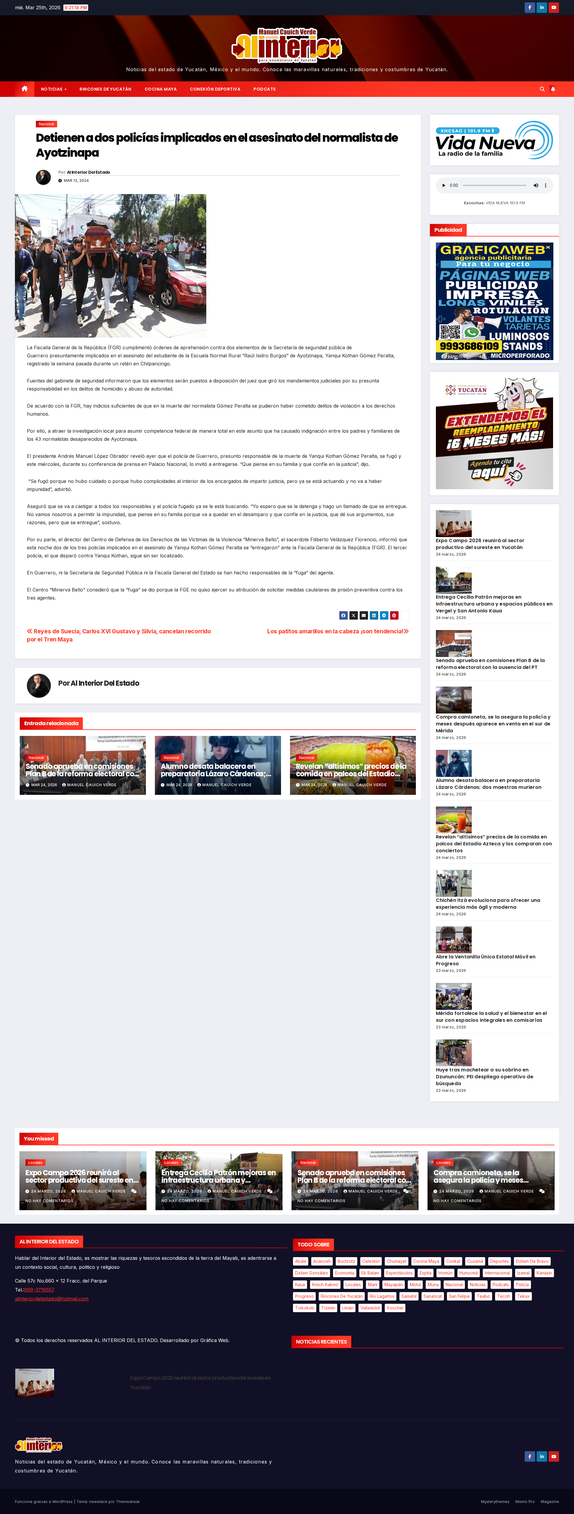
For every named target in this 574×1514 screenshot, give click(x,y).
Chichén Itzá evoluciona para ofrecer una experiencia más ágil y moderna (488, 904)
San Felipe (459, 1296)
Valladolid (370, 1307)
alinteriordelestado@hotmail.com (51, 1299)
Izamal (523, 1272)
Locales (35, 1162)
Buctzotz (346, 1261)
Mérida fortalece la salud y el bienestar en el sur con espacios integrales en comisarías (491, 1017)
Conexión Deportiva (215, 89)
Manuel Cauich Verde (92, 785)
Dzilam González (311, 1272)
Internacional (497, 1272)
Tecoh (503, 1296)
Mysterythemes (495, 1501)
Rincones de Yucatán (106, 89)
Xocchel (395, 1307)
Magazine (550, 1501)
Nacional (46, 124)
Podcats (265, 89)
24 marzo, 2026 (49, 1191)
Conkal (453, 1261)
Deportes (499, 1261)
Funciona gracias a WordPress (44, 1501)
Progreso (304, 1296)
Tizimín (328, 1307)
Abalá (300, 1261)
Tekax (523, 1296)
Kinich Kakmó (325, 1284)
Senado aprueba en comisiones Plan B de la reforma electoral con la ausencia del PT (82, 773)
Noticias (52, 89)
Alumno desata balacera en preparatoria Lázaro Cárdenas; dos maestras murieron (213, 773)
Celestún (371, 1261)
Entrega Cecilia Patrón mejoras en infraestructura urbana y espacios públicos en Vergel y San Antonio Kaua (494, 604)
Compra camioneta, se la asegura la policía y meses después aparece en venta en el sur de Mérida (493, 723)
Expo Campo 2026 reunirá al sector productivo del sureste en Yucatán (480, 544)
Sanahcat (433, 1296)
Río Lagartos (382, 1296)
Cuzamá (475, 1261)
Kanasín (544, 1272)
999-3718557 (39, 1290)
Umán (347, 1307)
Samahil (409, 1296)
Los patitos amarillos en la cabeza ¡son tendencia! (335, 631)
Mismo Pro (525, 1501)
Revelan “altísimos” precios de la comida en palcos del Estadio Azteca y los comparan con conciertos (494, 843)
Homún (445, 1272)
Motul (415, 1284)
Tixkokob (304, 1307)
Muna (433, 1284)
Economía (344, 1272)
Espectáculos (399, 1272)
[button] (542, 89)
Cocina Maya (161, 89)
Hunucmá (468, 1272)
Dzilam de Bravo (532, 1261)
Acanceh (322, 1261)
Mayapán (393, 1284)
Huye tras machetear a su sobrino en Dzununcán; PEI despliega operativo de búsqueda (484, 1076)
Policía (522, 1284)
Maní (372, 1284)
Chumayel (396, 1261)
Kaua (300, 1284)
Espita (425, 1272)
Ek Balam (370, 1272)
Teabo (483, 1296)
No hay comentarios (49, 1201)
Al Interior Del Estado (88, 172)
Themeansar (128, 1501)
